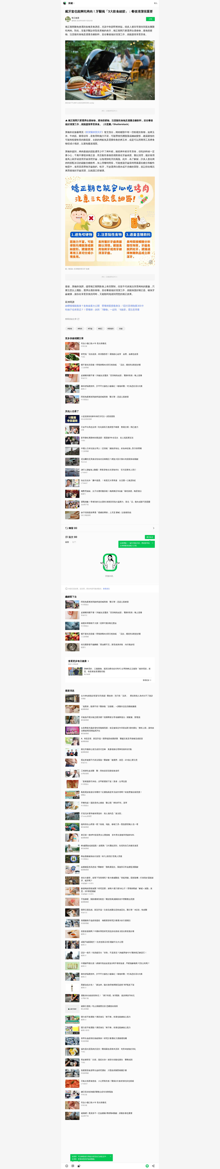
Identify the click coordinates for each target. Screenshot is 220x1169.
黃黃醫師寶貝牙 (94, 132)
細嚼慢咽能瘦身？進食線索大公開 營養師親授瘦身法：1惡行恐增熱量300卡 (104, 305)
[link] (72, 1165)
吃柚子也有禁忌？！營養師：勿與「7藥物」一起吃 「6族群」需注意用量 (102, 309)
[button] (66, 1165)
